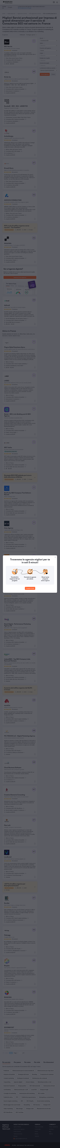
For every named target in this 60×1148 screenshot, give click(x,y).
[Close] (55, 557)
